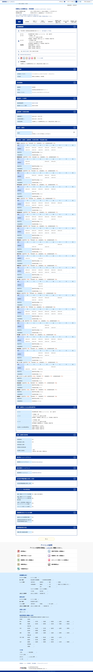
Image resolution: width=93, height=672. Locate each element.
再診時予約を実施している (37, 152)
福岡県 (28, 641)
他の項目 (41, 591)
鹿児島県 (29, 644)
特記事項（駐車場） (21, 450)
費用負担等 (50, 21)
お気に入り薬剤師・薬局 (35, 606)
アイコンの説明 (40, 58)
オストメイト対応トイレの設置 (23, 506)
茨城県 (28, 623)
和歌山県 (29, 635)
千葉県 (60, 623)
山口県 (60, 637)
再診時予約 (19, 152)
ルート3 (18, 421)
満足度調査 (31, 652)
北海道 (28, 619)
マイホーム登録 (23, 654)
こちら (48, 548)
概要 (19, 21)
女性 (40, 586)
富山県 (36, 628)
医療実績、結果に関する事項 (74, 22)
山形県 (60, 621)
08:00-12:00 (34, 118)
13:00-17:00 (39, 118)
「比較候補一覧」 (41, 12)
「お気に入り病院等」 (45, 11)
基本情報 (27, 21)
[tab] (19, 21)
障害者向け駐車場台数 (21, 447)
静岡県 (36, 630)
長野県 (68, 628)
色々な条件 (51, 603)
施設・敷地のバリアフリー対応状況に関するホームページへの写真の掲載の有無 (24, 498)
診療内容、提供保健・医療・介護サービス (58, 21)
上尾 (38, 414)
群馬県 (44, 623)
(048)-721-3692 (26, 51)
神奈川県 (29, 626)
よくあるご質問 (32, 656)
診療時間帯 (19, 116)
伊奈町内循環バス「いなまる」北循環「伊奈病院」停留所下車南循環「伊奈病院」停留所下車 (38, 427)
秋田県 (52, 621)
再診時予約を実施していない (37, 288)
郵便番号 (19, 87)
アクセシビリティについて (42, 663)
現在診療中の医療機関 (35, 579)
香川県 (36, 639)
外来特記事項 (19, 121)
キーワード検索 (34, 577)
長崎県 (44, 641)
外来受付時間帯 (20, 118)
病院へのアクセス (35, 22)
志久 (51, 411)
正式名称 (19, 76)
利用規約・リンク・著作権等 (25, 663)
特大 (80, 1)
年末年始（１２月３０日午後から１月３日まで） (41, 133)
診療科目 (41, 582)
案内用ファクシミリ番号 (22, 105)
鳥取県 (28, 637)
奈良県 (68, 632)
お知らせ (21, 656)
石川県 (44, 628)
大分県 (60, 641)
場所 (50, 582)
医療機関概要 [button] (20, 26)
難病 (50, 586)
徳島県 (28, 639)
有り (33, 439)
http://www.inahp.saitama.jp (25, 54)
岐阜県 (28, 630)
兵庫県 (60, 632)
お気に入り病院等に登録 (20, 11)
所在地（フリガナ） (21, 92)
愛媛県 (44, 639)
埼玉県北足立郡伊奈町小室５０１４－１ (40, 89)
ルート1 (18, 411)
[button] (88, 1)
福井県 (52, 628)
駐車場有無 (19, 439)
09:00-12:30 (34, 116)
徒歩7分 (54, 411)
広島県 (52, 637)
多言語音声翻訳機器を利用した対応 (24, 483)
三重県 (28, 632)
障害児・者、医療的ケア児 (63, 584)
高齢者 (41, 584)
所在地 (18, 89)
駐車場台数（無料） (21, 444)
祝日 (74, 132)
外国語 (59, 582)
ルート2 (18, 415)
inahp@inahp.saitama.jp (36, 472)
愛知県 (44, 630)
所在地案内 (34, 663)
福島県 (68, 621)
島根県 (36, 637)
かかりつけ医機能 (65, 22)
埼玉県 (52, 623)
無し (33, 498)
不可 (33, 483)
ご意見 (21, 652)
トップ (17, 3)
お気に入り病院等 (34, 593)
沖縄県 (28, 646)
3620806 (33, 87)
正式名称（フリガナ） (21, 73)
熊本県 (52, 641)
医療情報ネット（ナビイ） (8, 1)
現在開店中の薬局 (34, 601)
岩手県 (36, 621)
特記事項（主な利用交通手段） (23, 427)
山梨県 (60, 628)
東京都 (68, 623)
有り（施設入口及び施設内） (37, 494)
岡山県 (44, 637)
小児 (50, 584)
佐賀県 (36, 641)
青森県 (28, 621)
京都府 (44, 632)
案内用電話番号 (20, 103)
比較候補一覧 (42, 593)
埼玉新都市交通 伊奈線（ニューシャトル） (40, 411)
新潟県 (28, 628)
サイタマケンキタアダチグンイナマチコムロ (40, 92)
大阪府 (52, 632)
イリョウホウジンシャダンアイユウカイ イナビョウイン (43, 73)
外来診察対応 (19, 154)
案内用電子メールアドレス (22, 472)
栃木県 (36, 623)
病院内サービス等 (42, 22)
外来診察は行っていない (36, 401)
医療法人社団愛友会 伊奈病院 (38, 76)
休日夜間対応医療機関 (46, 579)
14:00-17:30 (39, 116)
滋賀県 (36, 632)
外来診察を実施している (36, 154)
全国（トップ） (23, 611)
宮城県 (44, 621)
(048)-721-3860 (35, 105)
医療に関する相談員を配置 (22, 532)
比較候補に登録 (19, 12)
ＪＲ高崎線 (34, 414)
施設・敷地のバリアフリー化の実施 (24, 494)
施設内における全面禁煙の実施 (23, 517)
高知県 (52, 639)
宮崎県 (68, 641)
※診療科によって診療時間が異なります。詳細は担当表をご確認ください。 (46, 121)
